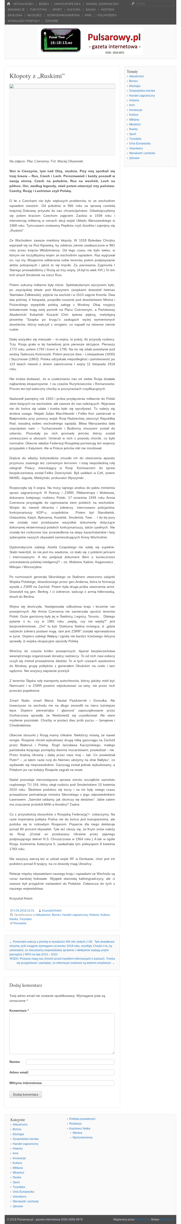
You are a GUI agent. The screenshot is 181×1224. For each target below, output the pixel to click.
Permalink (19, 923)
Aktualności (23, 4)
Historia (107, 9)
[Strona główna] (8, 4)
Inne (88, 15)
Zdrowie (51, 21)
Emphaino (166, 1219)
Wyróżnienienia (83, 1137)
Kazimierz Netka (79, 1128)
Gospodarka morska (63, 15)
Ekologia (15, 15)
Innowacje (16, 9)
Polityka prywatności (82, 1119)
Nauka (91, 9)
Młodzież (34, 15)
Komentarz (19, 1010)
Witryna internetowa (25, 1083)
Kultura (73, 9)
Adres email (18, 1072)
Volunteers (106, 15)
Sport (57, 9)
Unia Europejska (67, 4)
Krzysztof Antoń (52, 910)
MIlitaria (134, 119)
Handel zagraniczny (102, 4)
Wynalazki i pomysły (24, 21)
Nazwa (14, 1062)
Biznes (44, 4)
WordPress (143, 1219)
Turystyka (38, 9)
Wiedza (77, 1132)
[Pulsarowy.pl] (90, 54)
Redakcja (75, 1123)
